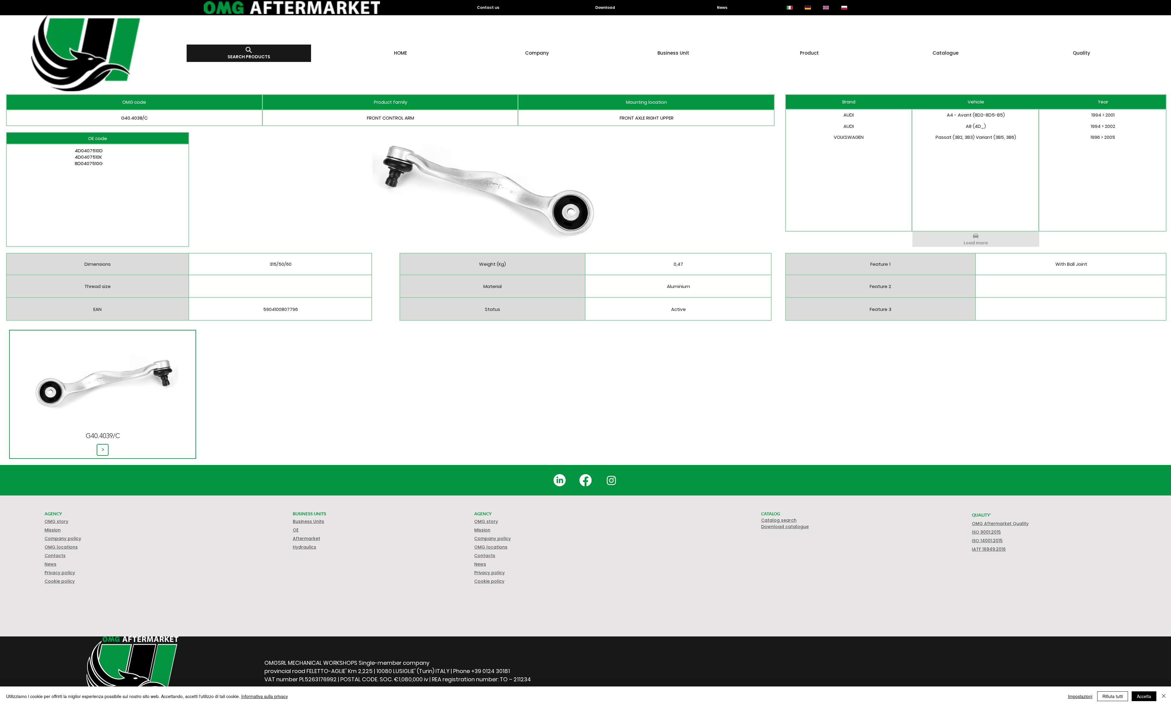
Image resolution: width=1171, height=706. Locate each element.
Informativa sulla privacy (264, 696)
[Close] (1163, 696)
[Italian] (790, 7)
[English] (826, 7)
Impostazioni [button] (1080, 696)
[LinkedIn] (559, 480)
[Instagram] (611, 480)
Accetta (1144, 696)
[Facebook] (585, 480)
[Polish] (844, 7)
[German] (808, 7)
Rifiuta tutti (1112, 696)
